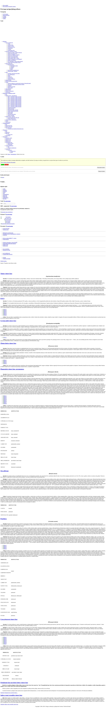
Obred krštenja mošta (14, 65)
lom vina (4, 198)
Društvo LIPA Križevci (12, 60)
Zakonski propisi (8, 80)
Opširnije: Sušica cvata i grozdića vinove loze (9, 704)
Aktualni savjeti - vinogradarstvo (11, 95)
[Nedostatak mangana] (5, 362)
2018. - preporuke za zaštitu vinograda (14, 101)
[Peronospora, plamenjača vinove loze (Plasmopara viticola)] (5, 395)
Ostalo (6, 72)
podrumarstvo (5, 197)
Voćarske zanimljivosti (9, 145)
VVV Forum (5, 14)
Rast (8, 146)
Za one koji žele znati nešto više (13, 117)
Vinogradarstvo (6, 123)
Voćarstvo (5, 136)
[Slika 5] (5, 313)
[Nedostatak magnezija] (5, 363)
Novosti (6, 120)
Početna (4, 41)
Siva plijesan (4, 471)
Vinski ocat (10, 76)
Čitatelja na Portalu (6, 258)
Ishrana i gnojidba (11, 115)
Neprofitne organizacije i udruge (11, 51)
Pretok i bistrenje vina (12, 118)
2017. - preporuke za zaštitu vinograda (14, 102)
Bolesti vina (7, 132)
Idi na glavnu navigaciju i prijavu (9, 6)
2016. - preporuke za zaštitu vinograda (14, 103)
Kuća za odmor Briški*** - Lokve (9, 238)
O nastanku (12, 66)
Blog (6, 94)
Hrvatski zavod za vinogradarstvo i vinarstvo (11, 233)
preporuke (5, 191)
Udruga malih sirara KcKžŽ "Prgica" (14, 62)
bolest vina (5, 196)
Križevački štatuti (11, 64)
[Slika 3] (5, 311)
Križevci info (5, 244)
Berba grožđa (10, 113)
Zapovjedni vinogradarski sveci (13, 70)
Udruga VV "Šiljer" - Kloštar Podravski (15, 52)
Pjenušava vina (12, 151)
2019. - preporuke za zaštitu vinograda (14, 100)
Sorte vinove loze (8, 127)
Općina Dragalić (6, 228)
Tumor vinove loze (6, 273)
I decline (6, 164)
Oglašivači (9, 85)
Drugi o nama (10, 87)
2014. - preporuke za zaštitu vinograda (14, 105)
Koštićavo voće (8, 140)
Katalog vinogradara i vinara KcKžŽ (10, 242)
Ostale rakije (10, 144)
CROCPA (5, 235)
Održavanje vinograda (11, 107)
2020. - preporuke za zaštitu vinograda (14, 98)
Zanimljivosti (10, 48)
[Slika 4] (5, 312)
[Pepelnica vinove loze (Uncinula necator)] (5, 545)
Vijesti (9, 43)
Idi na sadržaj (5, 5)
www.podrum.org (6, 253)
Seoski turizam (6, 239)
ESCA (2, 298)
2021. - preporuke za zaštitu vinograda (14, 97)
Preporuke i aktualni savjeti (9, 93)
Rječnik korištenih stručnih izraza (11, 81)
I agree (2, 164)
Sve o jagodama (6, 249)
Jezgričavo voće (8, 139)
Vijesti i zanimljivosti (9, 42)
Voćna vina (10, 150)
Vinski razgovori (8, 88)
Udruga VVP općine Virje (12, 53)
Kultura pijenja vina (8, 63)
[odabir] (7, 201)
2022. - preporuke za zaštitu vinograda (14, 96)
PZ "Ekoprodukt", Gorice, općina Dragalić (15, 61)
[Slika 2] (5, 310)
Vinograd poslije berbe (12, 114)
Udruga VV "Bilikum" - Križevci (13, 54)
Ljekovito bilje (10, 77)
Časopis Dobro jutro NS (7, 254)
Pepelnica (3, 519)
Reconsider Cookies (101, 167)
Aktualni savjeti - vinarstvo (10, 116)
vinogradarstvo (6, 194)
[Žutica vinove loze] (5, 360)
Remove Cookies (102, 171)
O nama (4, 16)
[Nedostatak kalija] (5, 361)
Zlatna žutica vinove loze (8, 343)
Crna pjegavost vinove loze (8, 619)
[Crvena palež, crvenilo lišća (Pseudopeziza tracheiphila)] (5, 337)
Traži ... (1, 203)
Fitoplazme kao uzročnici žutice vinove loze (14, 682)
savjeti (4, 192)
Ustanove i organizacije (9, 91)
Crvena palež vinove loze (8, 321)
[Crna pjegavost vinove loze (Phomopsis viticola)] (5, 637)
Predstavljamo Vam (11, 50)
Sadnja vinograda (11, 108)
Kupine (11, 152)
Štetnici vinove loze (8, 126)
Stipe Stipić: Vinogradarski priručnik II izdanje (16, 84)
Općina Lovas (5, 229)
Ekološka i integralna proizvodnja (14, 73)
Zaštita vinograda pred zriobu (13, 111)
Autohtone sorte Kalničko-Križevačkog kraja (15, 128)
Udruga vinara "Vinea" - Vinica (13, 58)
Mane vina (7, 133)
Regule (11, 69)
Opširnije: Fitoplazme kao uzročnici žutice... (9, 692)
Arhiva (4, 18)
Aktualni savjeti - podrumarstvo (10, 119)
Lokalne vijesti (10, 44)
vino (4, 193)
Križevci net (5, 245)
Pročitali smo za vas (11, 47)
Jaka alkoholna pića (11, 74)
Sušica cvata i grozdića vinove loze (11, 695)
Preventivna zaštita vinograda (13, 109)
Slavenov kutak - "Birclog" (12, 71)
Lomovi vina (10, 134)
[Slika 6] (5, 315)
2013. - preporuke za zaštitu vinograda (14, 106)
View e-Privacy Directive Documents (8, 162)
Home (9, 154)
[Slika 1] (5, 309)
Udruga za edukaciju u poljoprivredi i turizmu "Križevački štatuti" (19, 83)
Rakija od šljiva (10, 143)
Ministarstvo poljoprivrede (8, 232)
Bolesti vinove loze (8, 125)
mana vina (5, 195)
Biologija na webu (6, 250)
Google (4, 257)
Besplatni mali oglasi (11, 86)
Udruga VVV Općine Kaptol (13, 55)
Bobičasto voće (8, 141)
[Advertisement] (53, 31)
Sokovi (9, 75)
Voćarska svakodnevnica (12, 147)
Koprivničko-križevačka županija (9, 243)
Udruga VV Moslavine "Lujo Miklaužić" (15, 59)
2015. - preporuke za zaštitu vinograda (14, 104)
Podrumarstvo (7, 135)
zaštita (4, 188)
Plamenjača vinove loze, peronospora (12, 369)
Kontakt (4, 17)
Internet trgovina (6, 15)
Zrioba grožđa (10, 112)
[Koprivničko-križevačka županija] (8, 223)
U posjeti (9, 49)
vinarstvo (5, 190)
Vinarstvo (5, 130)
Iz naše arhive (7, 92)
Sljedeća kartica (3, 261)
